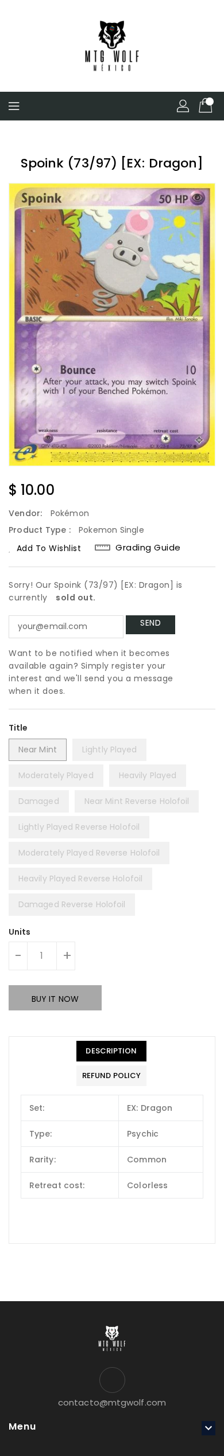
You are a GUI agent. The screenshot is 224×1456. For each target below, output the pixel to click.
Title (18, 727)
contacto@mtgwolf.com (112, 1402)
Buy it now (55, 999)
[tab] (111, 1051)
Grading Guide (148, 547)
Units (20, 932)
